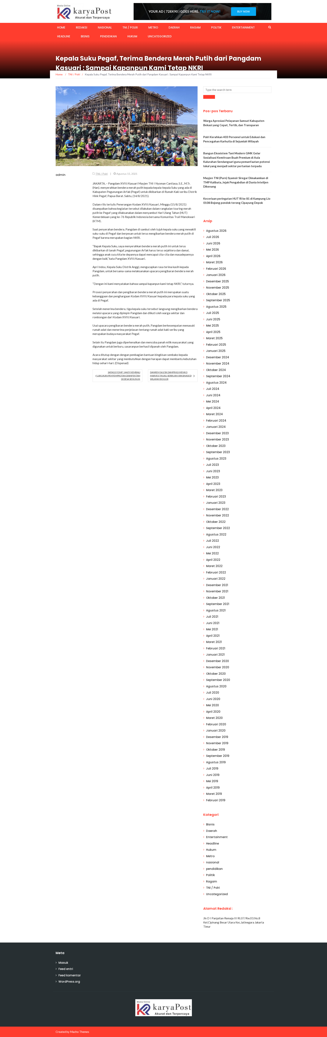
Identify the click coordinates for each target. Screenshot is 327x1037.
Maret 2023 (214, 490)
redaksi (81, 27)
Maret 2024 (214, 414)
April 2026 (213, 256)
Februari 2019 (215, 800)
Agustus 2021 (216, 610)
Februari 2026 (216, 269)
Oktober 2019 (215, 750)
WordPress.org (69, 982)
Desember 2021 (217, 585)
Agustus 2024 (216, 383)
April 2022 (213, 560)
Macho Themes (79, 1031)
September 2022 (218, 528)
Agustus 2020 (216, 686)
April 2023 (213, 484)
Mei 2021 (212, 629)
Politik (216, 27)
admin (60, 175)
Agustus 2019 (216, 762)
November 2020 (217, 667)
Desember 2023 (217, 433)
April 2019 (213, 788)
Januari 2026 (216, 275)
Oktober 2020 (216, 674)
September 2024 (218, 376)
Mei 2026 (212, 250)
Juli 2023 (212, 465)
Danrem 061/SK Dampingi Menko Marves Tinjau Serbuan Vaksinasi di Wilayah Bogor (171, 375)
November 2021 (217, 591)
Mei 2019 (212, 781)
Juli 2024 (212, 389)
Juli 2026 (212, 237)
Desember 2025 (217, 281)
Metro (153, 27)
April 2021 (213, 636)
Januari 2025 (216, 351)
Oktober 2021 (215, 598)
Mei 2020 (212, 705)
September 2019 (217, 756)
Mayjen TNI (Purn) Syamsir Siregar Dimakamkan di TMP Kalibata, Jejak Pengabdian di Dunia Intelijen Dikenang (235, 182)
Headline (63, 36)
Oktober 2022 (216, 522)
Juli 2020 (212, 693)
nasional (105, 27)
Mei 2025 (212, 326)
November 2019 (217, 743)
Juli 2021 (212, 617)
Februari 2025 (216, 345)
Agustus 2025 (216, 307)
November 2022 (217, 515)
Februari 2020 (216, 724)
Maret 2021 (214, 642)
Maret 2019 (214, 794)
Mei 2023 (212, 477)
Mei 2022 (212, 553)
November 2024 (217, 364)
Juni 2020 (213, 699)
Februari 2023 (216, 496)
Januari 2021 (215, 655)
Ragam (195, 27)
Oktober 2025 (216, 294)
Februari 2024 (216, 421)
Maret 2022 (214, 566)
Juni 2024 (213, 395)
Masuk (63, 963)
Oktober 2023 (216, 446)
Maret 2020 (214, 718)
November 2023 (217, 439)
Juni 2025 (213, 319)
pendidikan (108, 36)
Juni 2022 (213, 547)
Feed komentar (69, 975)
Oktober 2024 (216, 370)
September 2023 (218, 452)
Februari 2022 (216, 572)
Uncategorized (160, 36)
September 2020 (218, 680)
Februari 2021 (215, 648)
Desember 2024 (217, 357)
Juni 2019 (213, 775)
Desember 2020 (217, 661)
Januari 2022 (215, 579)
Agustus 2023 (216, 459)
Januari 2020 (216, 731)
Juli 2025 (212, 313)
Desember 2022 (217, 509)
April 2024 (213, 408)
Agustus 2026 (216, 231)
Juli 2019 (212, 768)
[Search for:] (237, 89)
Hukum (132, 36)
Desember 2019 (217, 737)
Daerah (174, 27)
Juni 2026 (213, 243)
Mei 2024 (212, 401)
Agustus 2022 (216, 534)
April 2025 (213, 332)
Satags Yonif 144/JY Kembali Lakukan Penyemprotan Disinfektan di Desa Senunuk (118, 375)
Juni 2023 (213, 471)
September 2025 (218, 300)
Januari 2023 (215, 503)
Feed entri (65, 969)
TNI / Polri (130, 27)
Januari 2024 (216, 427)
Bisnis (85, 36)
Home (61, 27)
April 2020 (213, 712)
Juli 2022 (212, 541)
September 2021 (217, 604)
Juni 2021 (212, 623)
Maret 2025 (214, 338)
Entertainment (243, 27)
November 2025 (217, 288)
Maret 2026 (214, 262)
